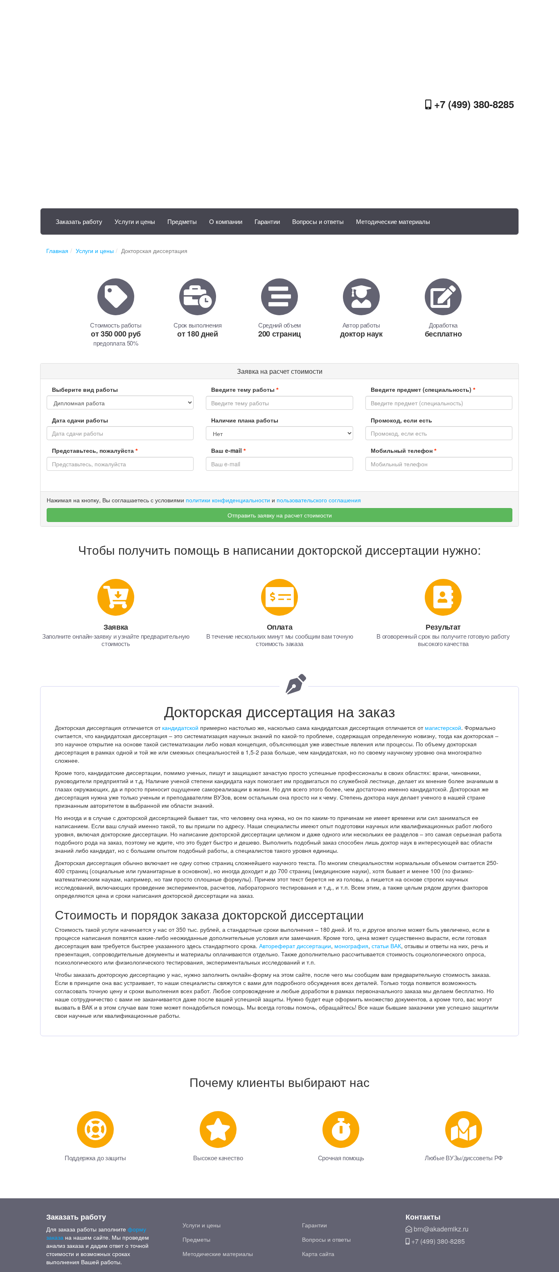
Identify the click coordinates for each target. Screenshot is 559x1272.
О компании (225, 221)
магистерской (443, 727)
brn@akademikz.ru (440, 1229)
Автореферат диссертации (295, 946)
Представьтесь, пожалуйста (94, 450)
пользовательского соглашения (319, 500)
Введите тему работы (244, 389)
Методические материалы (393, 221)
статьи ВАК (386, 946)
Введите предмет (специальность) (423, 389)
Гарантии (267, 221)
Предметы (182, 221)
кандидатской (180, 727)
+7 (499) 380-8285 (472, 104)
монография (351, 946)
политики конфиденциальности (228, 500)
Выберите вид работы (85, 389)
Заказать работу (79, 221)
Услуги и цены (135, 221)
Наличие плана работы (244, 420)
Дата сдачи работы (80, 420)
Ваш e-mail (228, 450)
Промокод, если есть (401, 420)
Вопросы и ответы (318, 221)
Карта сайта (318, 1253)
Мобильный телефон (403, 450)
